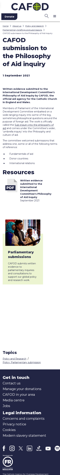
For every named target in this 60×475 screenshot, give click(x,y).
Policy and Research (14, 358)
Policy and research (34, 26)
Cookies (9, 430)
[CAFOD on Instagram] (12, 448)
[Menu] (55, 16)
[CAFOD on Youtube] (48, 448)
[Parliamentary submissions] (22, 233)
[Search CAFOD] (47, 16)
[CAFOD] (30, 6)
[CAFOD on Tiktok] (39, 448)
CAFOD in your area (19, 395)
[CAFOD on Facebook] (4, 448)
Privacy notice (14, 424)
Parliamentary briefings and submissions (22, 30)
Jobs (6, 406)
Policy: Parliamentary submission (22, 362)
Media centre (13, 400)
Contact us (11, 383)
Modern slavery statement (24, 436)
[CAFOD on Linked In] (29, 448)
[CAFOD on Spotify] (57, 448)
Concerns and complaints (23, 419)
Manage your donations (22, 389)
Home (5, 26)
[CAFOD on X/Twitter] (21, 448)
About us (16, 26)
